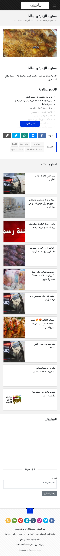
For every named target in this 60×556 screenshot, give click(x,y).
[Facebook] (42, 135)
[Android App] (14, 520)
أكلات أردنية (24, 144)
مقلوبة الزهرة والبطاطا (34, 149)
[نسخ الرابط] (7, 135)
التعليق (54, 478)
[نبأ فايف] (35, 5)
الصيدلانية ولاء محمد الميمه (44, 20)
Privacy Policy (11, 534)
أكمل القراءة (30, 123)
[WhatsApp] (24, 135)
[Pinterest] (20, 520)
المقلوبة (14, 144)
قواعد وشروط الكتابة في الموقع (30, 539)
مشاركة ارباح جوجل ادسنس (25, 529)
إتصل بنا (30, 534)
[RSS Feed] (8, 520)
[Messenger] (33, 135)
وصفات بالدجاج (17, 149)
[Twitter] (16, 135)
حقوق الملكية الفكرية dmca (45, 534)
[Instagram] (39, 520)
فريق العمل (41, 529)
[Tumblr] (33, 520)
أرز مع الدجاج (37, 144)
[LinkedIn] (27, 520)
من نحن (22, 534)
